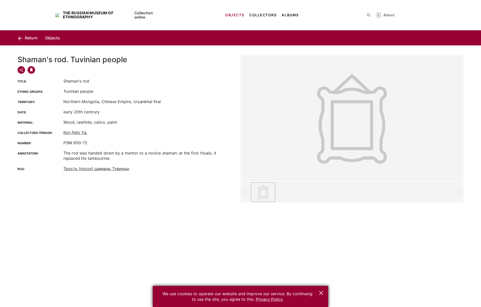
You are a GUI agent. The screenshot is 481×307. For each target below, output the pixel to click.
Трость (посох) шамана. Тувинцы (96, 168)
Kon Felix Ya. (75, 132)
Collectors (263, 15)
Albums (290, 15)
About (388, 15)
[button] (321, 293)
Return (31, 37)
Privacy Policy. (269, 299)
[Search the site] (369, 15)
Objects (234, 15)
